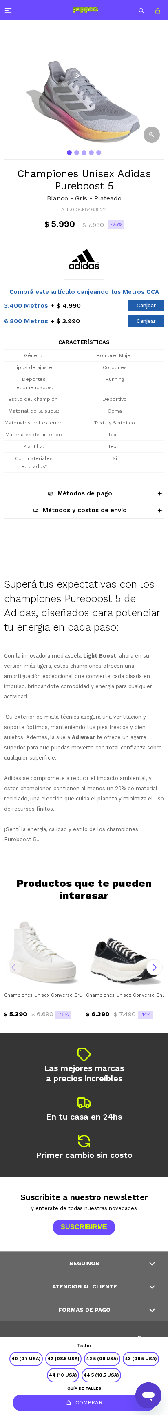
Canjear (146, 305)
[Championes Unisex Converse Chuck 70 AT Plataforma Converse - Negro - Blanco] (125, 949)
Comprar (88, 1402)
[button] (141, 10)
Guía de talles (84, 1388)
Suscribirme (84, 1227)
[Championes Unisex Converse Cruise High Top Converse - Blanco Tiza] (43, 949)
